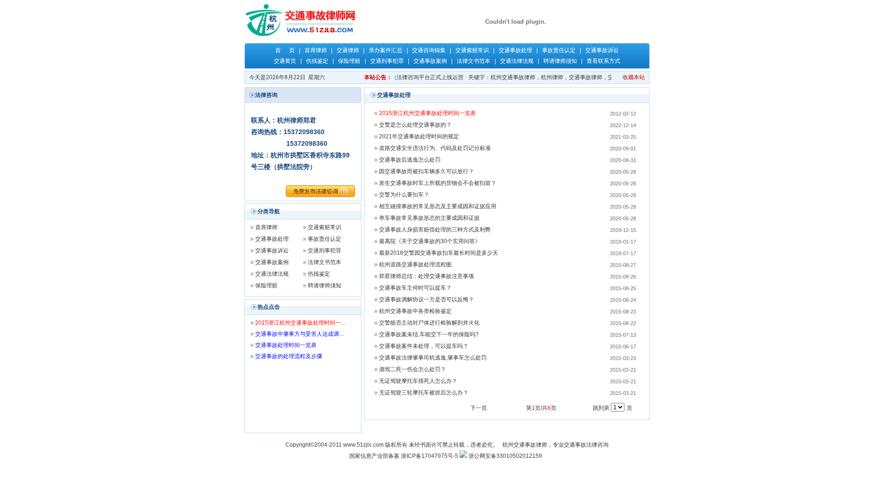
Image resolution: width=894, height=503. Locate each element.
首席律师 (316, 50)
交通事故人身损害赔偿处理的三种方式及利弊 (435, 229)
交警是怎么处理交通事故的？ (415, 125)
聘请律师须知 (560, 61)
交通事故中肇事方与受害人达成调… (300, 334)
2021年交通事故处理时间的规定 (419, 136)
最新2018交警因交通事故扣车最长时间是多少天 (438, 253)
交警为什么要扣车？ (404, 194)
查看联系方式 (603, 61)
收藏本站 (634, 77)
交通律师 (348, 50)
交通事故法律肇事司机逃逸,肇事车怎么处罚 (433, 357)
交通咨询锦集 (429, 50)
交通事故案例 (430, 61)
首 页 (285, 50)
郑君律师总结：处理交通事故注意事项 (426, 276)
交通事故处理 (515, 50)
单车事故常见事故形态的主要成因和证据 (429, 218)
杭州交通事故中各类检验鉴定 (415, 311)
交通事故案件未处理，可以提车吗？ (423, 346)
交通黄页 (285, 61)
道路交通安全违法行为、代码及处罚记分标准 (435, 148)
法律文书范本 (473, 61)
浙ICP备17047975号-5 (429, 456)
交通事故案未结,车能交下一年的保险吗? (429, 334)
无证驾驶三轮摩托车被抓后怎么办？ (423, 392)
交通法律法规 (517, 61)
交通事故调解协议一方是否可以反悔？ (426, 299)
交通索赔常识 (472, 50)
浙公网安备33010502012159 (505, 456)
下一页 (478, 408)
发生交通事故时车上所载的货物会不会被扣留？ (437, 183)
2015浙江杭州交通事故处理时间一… (300, 322)
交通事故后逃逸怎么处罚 (409, 159)
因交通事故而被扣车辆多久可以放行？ (426, 171)
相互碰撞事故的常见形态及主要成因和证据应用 (437, 206)
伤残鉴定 (317, 61)
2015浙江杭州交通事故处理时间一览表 (427, 113)
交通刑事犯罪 (387, 61)
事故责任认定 (559, 50)
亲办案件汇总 (385, 50)
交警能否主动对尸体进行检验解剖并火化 (429, 322)
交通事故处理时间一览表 (286, 345)
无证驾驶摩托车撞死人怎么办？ (418, 381)
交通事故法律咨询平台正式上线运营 (414, 77)
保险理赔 (349, 61)
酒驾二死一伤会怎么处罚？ (412, 369)
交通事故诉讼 (602, 50)
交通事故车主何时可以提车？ (415, 288)
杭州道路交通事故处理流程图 (415, 264)
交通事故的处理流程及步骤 (288, 356)
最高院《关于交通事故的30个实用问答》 (430, 241)
